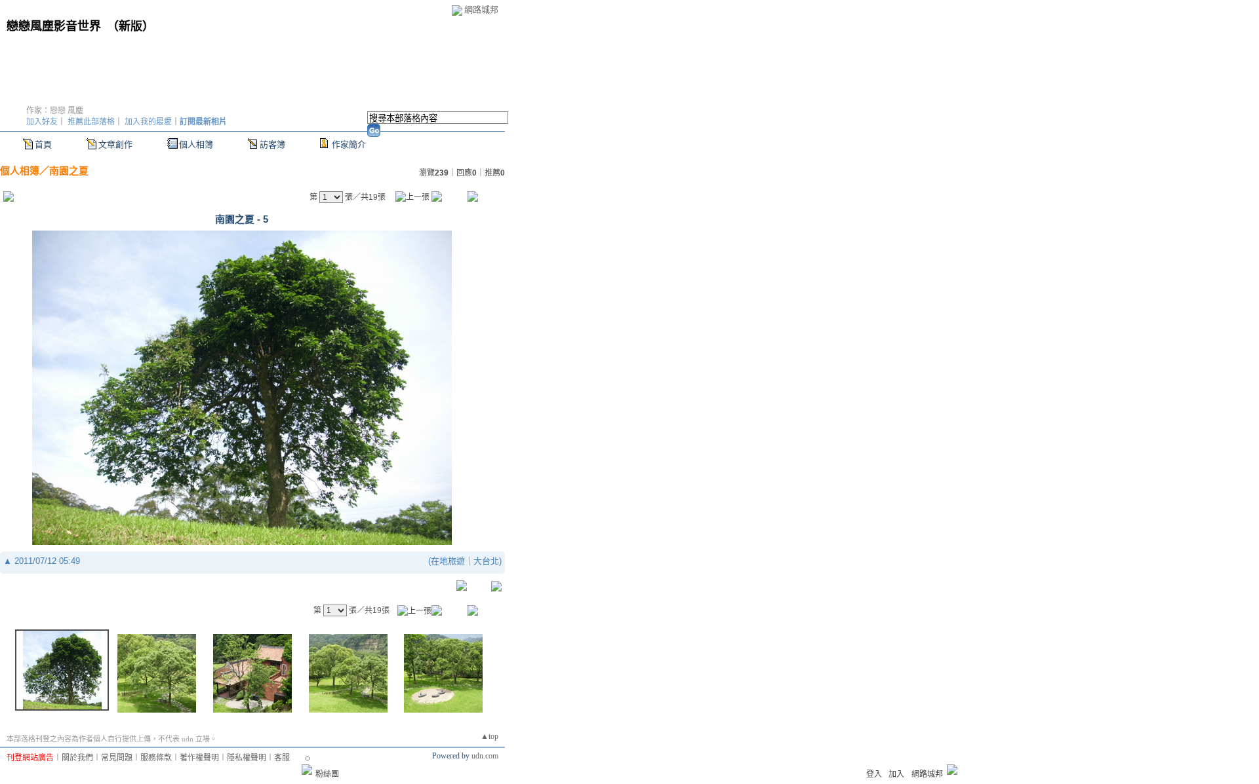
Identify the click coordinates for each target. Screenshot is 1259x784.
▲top (489, 736)
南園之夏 (69, 170)
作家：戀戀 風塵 (54, 110)
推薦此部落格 (91, 121)
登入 (874, 774)
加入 (896, 774)
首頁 (43, 144)
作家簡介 (349, 144)
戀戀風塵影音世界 (54, 26)
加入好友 (42, 121)
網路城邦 (481, 9)
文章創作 (115, 144)
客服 (282, 757)
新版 (130, 26)
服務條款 (156, 757)
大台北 (486, 561)
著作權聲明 (199, 757)
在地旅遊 (448, 561)
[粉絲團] (307, 769)
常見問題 (116, 757)
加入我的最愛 (148, 121)
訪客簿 (272, 144)
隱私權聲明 (246, 757)
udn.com (484, 755)
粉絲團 (327, 774)
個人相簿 (196, 144)
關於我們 (77, 757)
